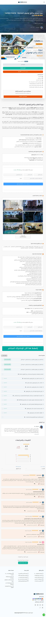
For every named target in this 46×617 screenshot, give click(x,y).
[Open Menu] (44, 2)
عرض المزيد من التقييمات (23, 557)
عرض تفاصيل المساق (38, 23)
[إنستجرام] (38, 605)
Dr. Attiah (36, 426)
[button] (39, 483)
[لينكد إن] (35, 605)
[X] (42, 608)
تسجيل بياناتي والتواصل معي (23, 184)
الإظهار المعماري (40, 11)
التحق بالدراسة (23, 68)
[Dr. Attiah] (41, 427)
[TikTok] (40, 608)
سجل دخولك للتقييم (23, 562)
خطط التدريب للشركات (23, 96)
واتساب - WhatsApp (17, 322)
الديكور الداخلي (11, 18)
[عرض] (43, 378)
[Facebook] (42, 605)
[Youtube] (40, 605)
